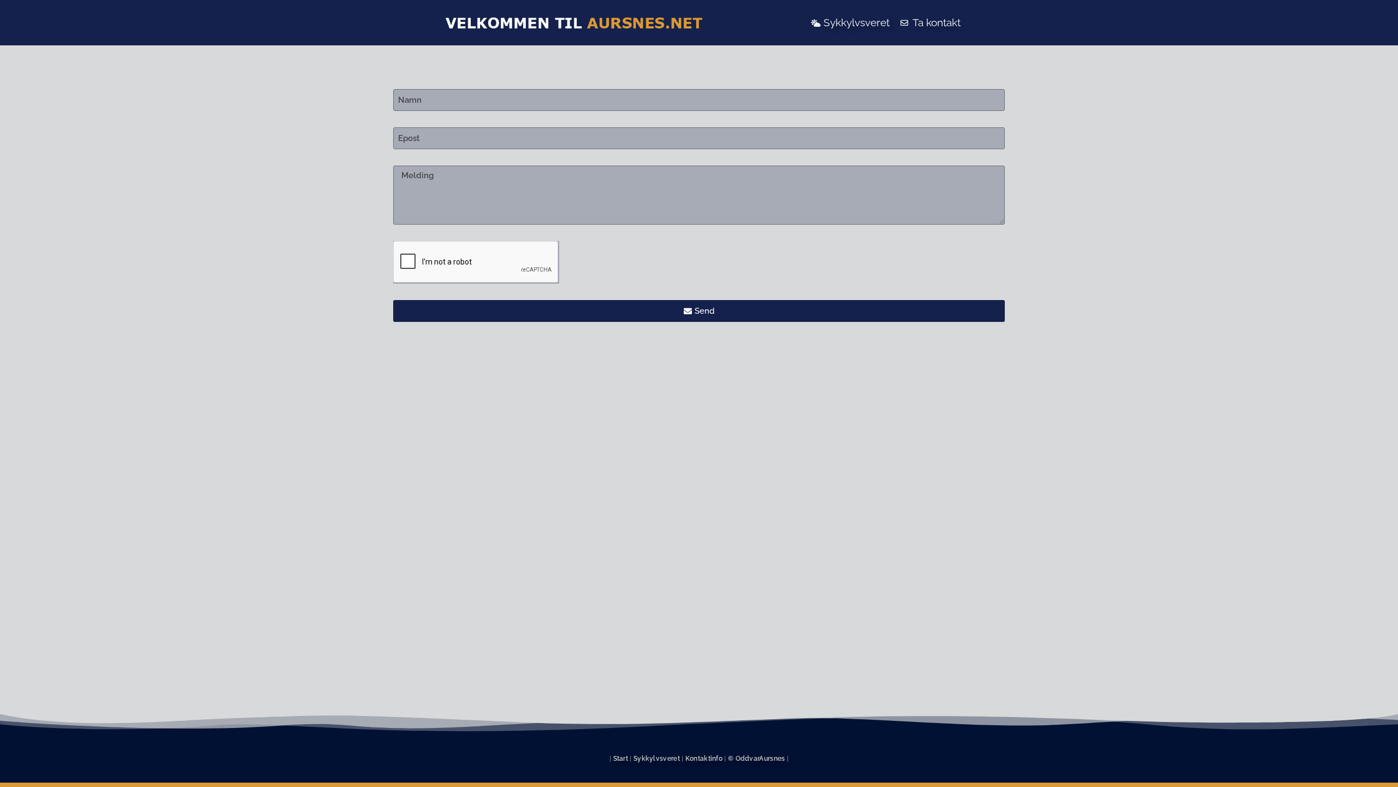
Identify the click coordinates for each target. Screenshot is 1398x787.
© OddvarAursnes (756, 758)
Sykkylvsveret (656, 758)
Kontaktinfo (703, 758)
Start (621, 758)
